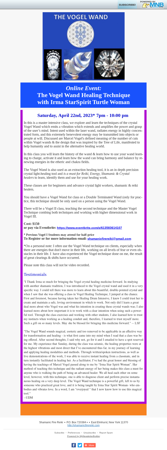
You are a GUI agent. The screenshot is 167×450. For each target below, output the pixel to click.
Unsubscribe (90, 432)
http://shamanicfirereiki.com (83, 425)
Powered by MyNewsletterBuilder (83, 436)
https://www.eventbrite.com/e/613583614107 (89, 227)
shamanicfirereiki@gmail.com (109, 238)
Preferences (74, 432)
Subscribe (59, 432)
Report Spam (106, 432)
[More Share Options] (90, 446)
